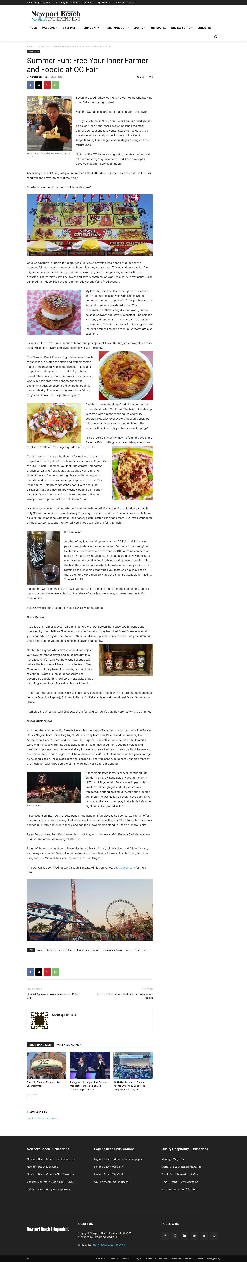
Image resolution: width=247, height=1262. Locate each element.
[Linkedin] (184, 1236)
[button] (215, 36)
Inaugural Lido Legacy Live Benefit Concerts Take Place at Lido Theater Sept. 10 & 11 (88, 1086)
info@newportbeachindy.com (109, 1244)
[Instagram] (174, 1235)
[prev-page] (29, 1096)
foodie (61, 950)
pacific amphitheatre (112, 950)
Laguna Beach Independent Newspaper (118, 1159)
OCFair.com (127, 867)
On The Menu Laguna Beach (111, 1182)
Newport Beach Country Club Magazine (51, 1174)
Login (138, 1258)
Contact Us (127, 1258)
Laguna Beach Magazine (109, 1166)
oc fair (96, 950)
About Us (100, 1258)
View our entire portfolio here (179, 1189)
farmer (50, 950)
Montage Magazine (173, 1159)
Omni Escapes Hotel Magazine (179, 1182)
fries (70, 950)
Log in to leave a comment (42, 1118)
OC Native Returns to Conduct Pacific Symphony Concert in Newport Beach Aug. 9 (129, 1086)
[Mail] (194, 1236)
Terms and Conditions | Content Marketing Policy (195, 1258)
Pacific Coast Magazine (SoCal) (179, 1174)
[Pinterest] (47, 85)
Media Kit (113, 1258)
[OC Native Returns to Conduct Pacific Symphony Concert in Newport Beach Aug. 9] (133, 1065)
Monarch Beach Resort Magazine (181, 1166)
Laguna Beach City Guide (109, 1174)
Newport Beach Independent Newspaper (52, 1159)
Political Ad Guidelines (156, 1258)
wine (128, 950)
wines (137, 950)
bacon (40, 950)
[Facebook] (30, 85)
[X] (38, 85)
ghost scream (82, 950)
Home (30, 46)
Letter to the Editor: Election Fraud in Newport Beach (125, 995)
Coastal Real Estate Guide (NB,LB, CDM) (50, 1182)
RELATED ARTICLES (40, 1044)
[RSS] (204, 1236)
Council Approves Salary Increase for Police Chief (53, 995)
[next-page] (35, 1096)
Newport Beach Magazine (42, 1166)
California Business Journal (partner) (49, 1189)
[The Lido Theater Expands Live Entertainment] (46, 1065)
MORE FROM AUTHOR (68, 1044)
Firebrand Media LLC (106, 1237)
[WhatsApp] (55, 85)
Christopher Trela (39, 76)
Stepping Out (43, 46)
